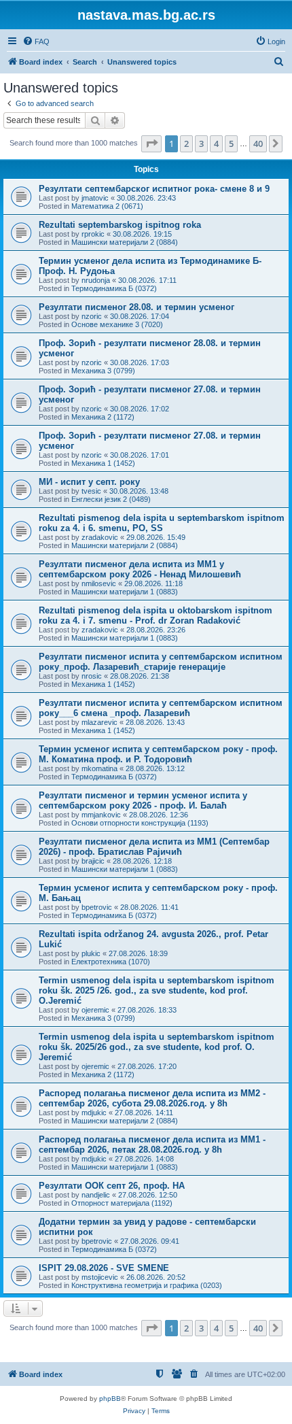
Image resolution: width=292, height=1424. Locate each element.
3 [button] (201, 143)
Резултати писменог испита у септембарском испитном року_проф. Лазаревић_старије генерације (160, 661)
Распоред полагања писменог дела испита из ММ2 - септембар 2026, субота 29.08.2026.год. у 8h (152, 1098)
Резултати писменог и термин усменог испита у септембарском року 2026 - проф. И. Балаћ (143, 800)
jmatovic (95, 198)
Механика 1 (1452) (103, 463)
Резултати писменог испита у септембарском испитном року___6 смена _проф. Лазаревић (160, 708)
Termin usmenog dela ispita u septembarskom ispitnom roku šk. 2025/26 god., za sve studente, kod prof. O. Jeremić (156, 1047)
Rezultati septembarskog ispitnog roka (120, 225)
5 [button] (231, 143)
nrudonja (95, 280)
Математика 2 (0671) (107, 206)
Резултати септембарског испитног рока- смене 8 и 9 (154, 189)
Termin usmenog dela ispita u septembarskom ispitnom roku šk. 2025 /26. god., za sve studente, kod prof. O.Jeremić (156, 990)
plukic (91, 953)
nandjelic (95, 1195)
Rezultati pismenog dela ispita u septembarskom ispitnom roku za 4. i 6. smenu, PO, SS (162, 523)
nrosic (91, 676)
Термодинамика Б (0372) (114, 288)
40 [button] (258, 143)
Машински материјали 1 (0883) (124, 592)
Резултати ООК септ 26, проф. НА (112, 1186)
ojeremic (95, 1010)
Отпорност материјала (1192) (121, 1203)
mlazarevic (99, 722)
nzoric (91, 316)
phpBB (110, 1398)
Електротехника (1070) (110, 961)
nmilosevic (98, 583)
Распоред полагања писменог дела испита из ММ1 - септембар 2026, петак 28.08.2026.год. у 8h (152, 1144)
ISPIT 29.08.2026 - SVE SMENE (104, 1268)
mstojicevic (99, 1277)
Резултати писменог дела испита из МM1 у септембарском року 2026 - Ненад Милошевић (140, 569)
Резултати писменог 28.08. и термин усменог (136, 307)
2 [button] (186, 143)
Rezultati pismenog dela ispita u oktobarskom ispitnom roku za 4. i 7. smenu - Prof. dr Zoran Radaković (155, 615)
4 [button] (216, 143)
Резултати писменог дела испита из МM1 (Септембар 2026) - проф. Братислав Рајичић (154, 846)
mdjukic (94, 1112)
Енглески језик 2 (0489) (111, 499)
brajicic (93, 861)
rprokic (93, 234)
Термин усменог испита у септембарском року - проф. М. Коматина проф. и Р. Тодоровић (158, 754)
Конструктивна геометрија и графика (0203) (146, 1285)
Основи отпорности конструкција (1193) (139, 823)
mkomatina (99, 768)
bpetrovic (96, 907)
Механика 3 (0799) (103, 371)
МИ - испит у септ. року (89, 482)
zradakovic (99, 537)
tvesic (91, 491)
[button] (151, 143)
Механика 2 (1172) (102, 417)
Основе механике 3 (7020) (117, 324)
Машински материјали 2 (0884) (124, 242)
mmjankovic (101, 815)
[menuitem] (36, 41)
